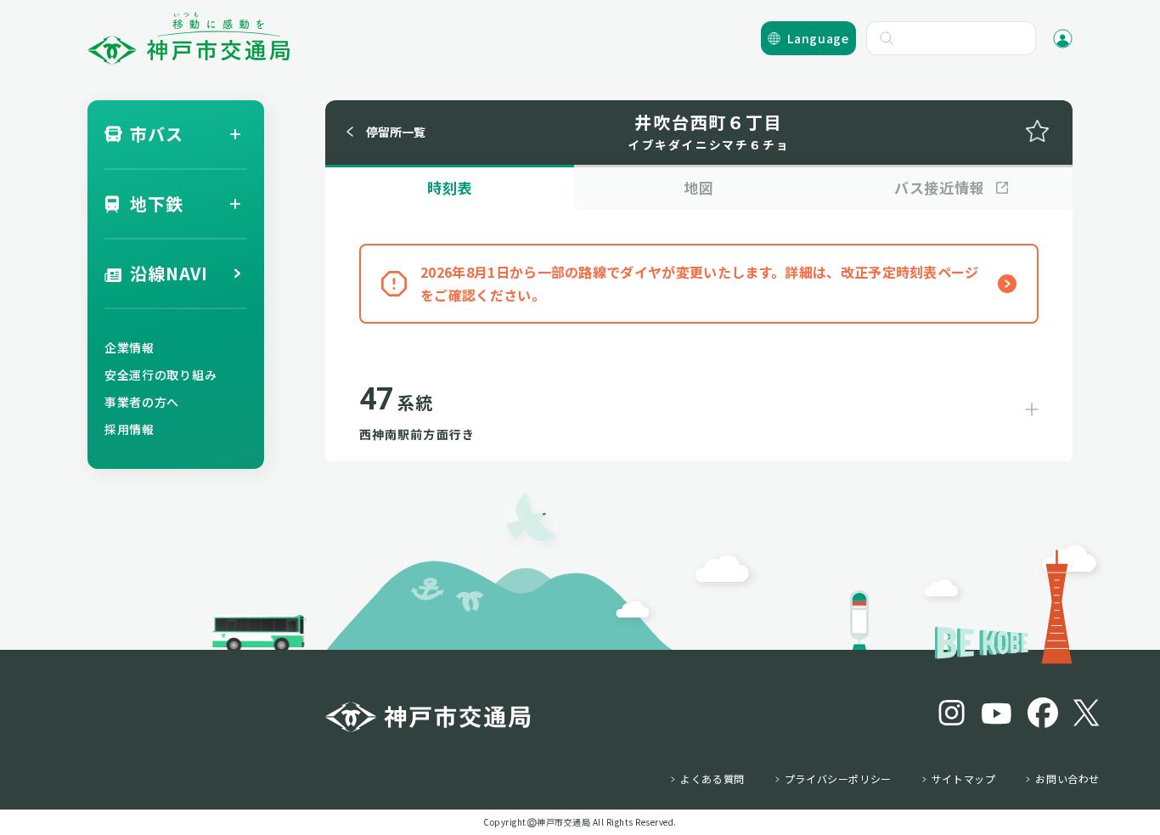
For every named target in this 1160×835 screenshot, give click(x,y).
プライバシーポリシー (838, 779)
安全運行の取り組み (160, 374)
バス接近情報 (939, 187)
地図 (699, 187)
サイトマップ (964, 779)
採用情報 (129, 428)
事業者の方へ (141, 401)
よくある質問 (712, 779)
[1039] (1037, 131)
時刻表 (450, 187)
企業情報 (129, 347)
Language (818, 38)
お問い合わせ (1067, 779)
